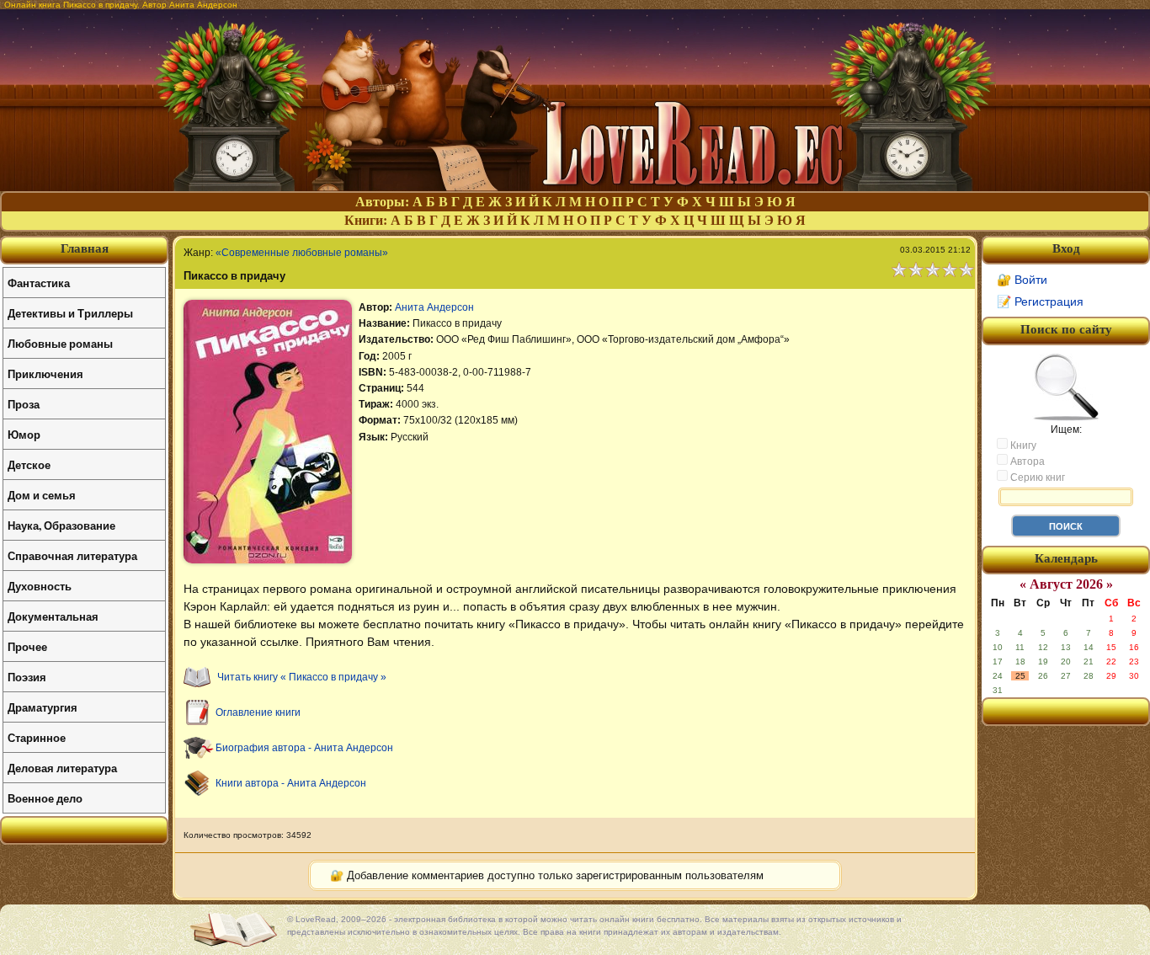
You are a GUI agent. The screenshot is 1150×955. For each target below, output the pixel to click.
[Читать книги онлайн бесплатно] (575, 186)
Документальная (53, 616)
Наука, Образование (61, 525)
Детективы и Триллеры (70, 313)
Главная (85, 248)
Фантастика (39, 283)
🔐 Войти (1022, 279)
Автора (1026, 461)
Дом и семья (42, 495)
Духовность (40, 586)
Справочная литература (72, 555)
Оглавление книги (258, 712)
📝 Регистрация (1040, 301)
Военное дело (45, 798)
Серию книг (1036, 477)
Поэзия (27, 677)
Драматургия (42, 707)
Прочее (27, 646)
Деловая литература (62, 768)
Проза (24, 404)
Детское (29, 464)
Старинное (37, 737)
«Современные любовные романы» (302, 253)
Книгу (1022, 445)
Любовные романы (60, 343)
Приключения (45, 373)
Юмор (24, 434)
